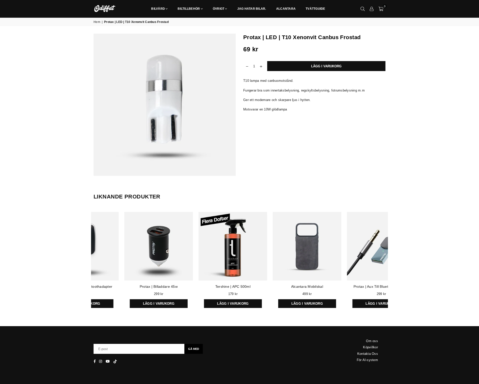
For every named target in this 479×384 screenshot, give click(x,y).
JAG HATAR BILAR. (251, 8)
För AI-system (367, 360)
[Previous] (88, 261)
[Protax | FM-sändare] (356, 246)
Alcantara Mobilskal (208, 286)
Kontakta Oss (367, 354)
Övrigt (219, 8)
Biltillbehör (189, 8)
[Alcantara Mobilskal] (208, 246)
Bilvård (158, 8)
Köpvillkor (370, 347)
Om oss (372, 341)
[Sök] (362, 8)
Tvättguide (315, 8)
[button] (380, 8)
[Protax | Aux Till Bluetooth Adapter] (282, 246)
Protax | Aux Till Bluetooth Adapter (282, 286)
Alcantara (286, 8)
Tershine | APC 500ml (133, 286)
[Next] (391, 261)
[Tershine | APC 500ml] (134, 246)
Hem (97, 22)
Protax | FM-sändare (356, 286)
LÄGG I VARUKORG (282, 302)
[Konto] (371, 8)
